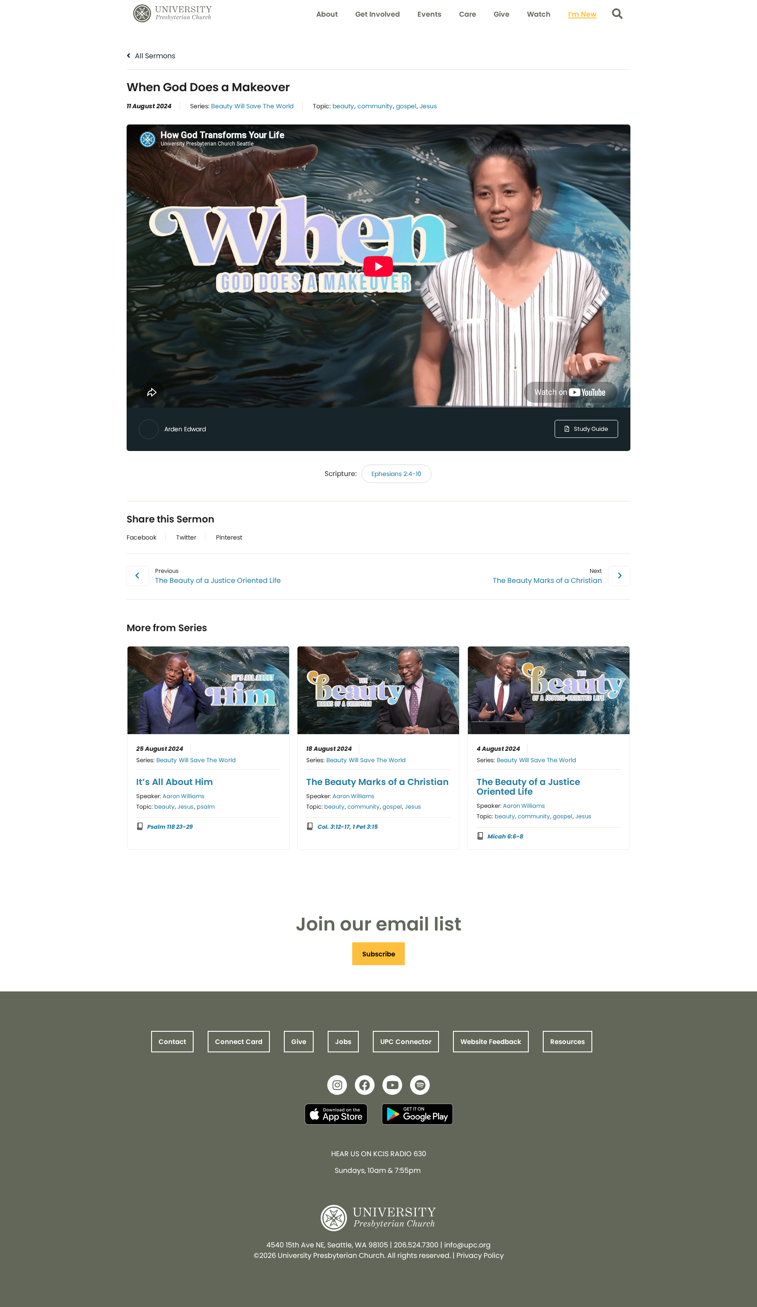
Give (501, 14)
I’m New (582, 14)
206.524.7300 (416, 1245)
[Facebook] (365, 1085)
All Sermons (154, 56)
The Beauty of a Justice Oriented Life (528, 787)
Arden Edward (185, 429)
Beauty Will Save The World (252, 106)
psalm (206, 807)
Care (467, 14)
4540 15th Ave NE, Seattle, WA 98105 (327, 1245)
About (327, 14)
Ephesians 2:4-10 (396, 473)
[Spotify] (420, 1085)
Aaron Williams (184, 796)
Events (429, 14)
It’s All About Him (174, 782)
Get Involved (377, 14)
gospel (406, 106)
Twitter (186, 537)
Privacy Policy (480, 1255)
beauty (343, 106)
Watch (539, 14)
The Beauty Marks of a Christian (377, 782)
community (375, 106)
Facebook (141, 537)
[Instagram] (337, 1085)
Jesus (428, 106)
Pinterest (229, 537)
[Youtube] (392, 1085)
